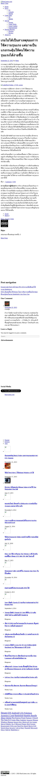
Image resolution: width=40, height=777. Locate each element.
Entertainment (13, 28)
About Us (8, 35)
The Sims (4, 720)
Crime (12, 219)
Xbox (3, 718)
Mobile (11, 14)
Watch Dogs (5, 728)
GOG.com (13, 726)
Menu (2, 3)
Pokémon (28, 713)
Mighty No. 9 (10, 724)
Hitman (35, 720)
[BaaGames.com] (6, 1)
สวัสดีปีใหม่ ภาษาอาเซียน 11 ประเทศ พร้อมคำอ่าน (22, 694)
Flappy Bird (26, 724)
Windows (4, 722)
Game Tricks (12, 24)
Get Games (33, 722)
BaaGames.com (9, 394)
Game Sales (8, 15)
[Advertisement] (20, 259)
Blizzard (18, 724)
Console (11, 12)
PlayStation (16, 718)
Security (12, 728)
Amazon (29, 720)
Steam (4, 712)
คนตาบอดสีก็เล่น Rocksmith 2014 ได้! (17, 588)
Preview (11, 31)
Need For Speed (22, 726)
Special (7, 21)
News (6, 8)
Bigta (17, 60)
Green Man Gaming (18, 720)
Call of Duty (20, 728)
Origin (8, 718)
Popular (7, 440)
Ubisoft (35, 718)
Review (11, 33)
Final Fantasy (26, 718)
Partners (7, 442)
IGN (34, 726)
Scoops (11, 22)
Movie (30, 726)
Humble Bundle (30, 715)
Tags (6, 443)
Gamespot (8, 182)
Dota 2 (3, 730)
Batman (10, 722)
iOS (9, 713)
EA (9, 720)
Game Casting (13, 26)
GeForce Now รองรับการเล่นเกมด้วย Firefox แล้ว (21, 677)
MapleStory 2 (15, 730)
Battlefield (19, 715)
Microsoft (34, 728)
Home (6, 7)
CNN (14, 182)
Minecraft (25, 722)
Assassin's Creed (7, 715)
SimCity (7, 730)
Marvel (3, 724)
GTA (22, 713)
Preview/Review (10, 29)
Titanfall (27, 728)
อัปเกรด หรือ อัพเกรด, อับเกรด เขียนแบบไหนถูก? (21, 685)
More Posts (4, 238)
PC (9, 10)
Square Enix (18, 722)
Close (6, 3)
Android (15, 713)
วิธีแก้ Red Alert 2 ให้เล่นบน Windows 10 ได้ (19, 472)
